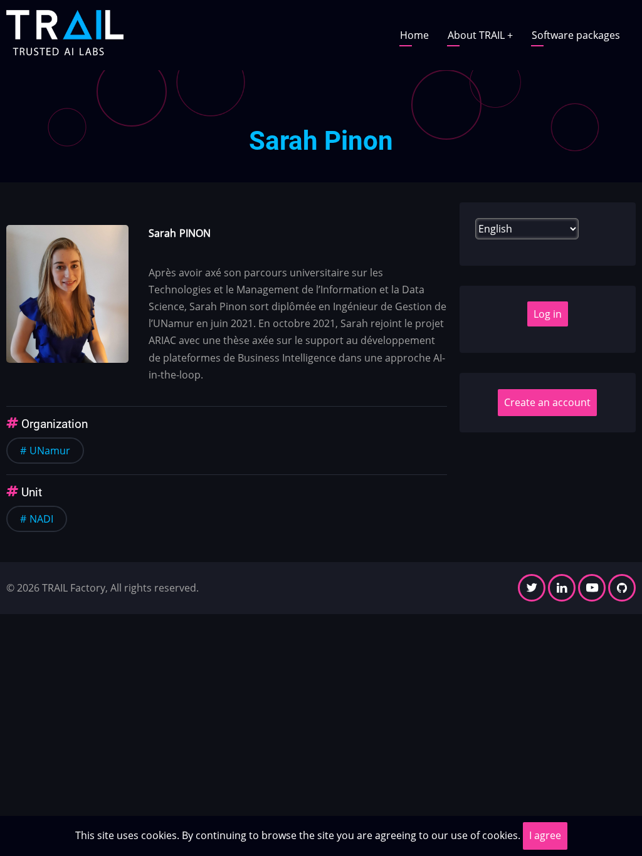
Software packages (576, 35)
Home (414, 35)
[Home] (65, 34)
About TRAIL (480, 35)
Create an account (547, 402)
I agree (545, 835)
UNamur (49, 450)
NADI (41, 519)
